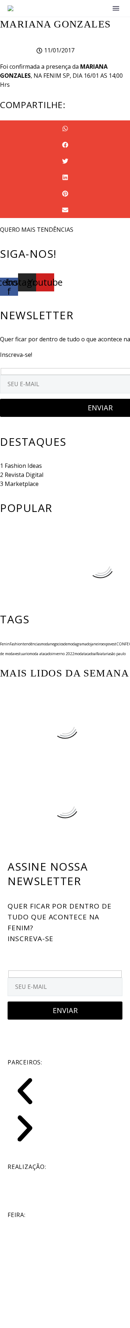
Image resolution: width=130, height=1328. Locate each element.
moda (45, 643)
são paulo (118, 653)
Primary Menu (115, 8)
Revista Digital (24, 475)
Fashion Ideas (23, 466)
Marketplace (22, 484)
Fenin (5, 643)
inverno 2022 (63, 653)
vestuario (21, 653)
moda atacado (40, 653)
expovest (109, 643)
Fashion (16, 643)
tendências (32, 643)
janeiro (96, 643)
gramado (84, 643)
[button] (65, 128)
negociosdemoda (63, 643)
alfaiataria (102, 653)
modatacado (84, 653)
